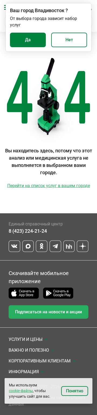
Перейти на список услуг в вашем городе (48, 185)
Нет (69, 39)
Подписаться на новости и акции (48, 311)
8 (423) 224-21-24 (28, 231)
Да (28, 39)
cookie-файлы (21, 391)
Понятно (74, 390)
